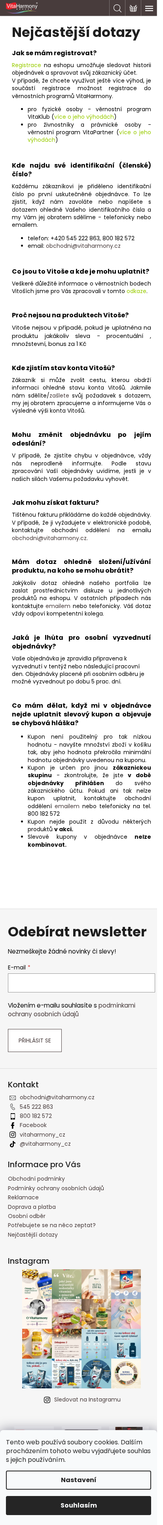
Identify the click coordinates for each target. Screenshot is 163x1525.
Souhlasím (79, 1505)
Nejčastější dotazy (33, 1235)
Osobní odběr (26, 1216)
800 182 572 (36, 1116)
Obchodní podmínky (36, 1179)
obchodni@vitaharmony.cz (83, 246)
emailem (57, 606)
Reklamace (23, 1197)
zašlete (59, 396)
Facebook (33, 1125)
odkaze (136, 291)
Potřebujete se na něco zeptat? (52, 1225)
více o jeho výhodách (84, 117)
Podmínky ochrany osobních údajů (56, 1188)
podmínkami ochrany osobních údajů (71, 1009)
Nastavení (79, 1479)
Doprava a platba (32, 1207)
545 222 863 (36, 1107)
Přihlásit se (35, 1040)
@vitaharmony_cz (45, 1144)
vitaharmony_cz (42, 1135)
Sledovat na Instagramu (87, 1399)
